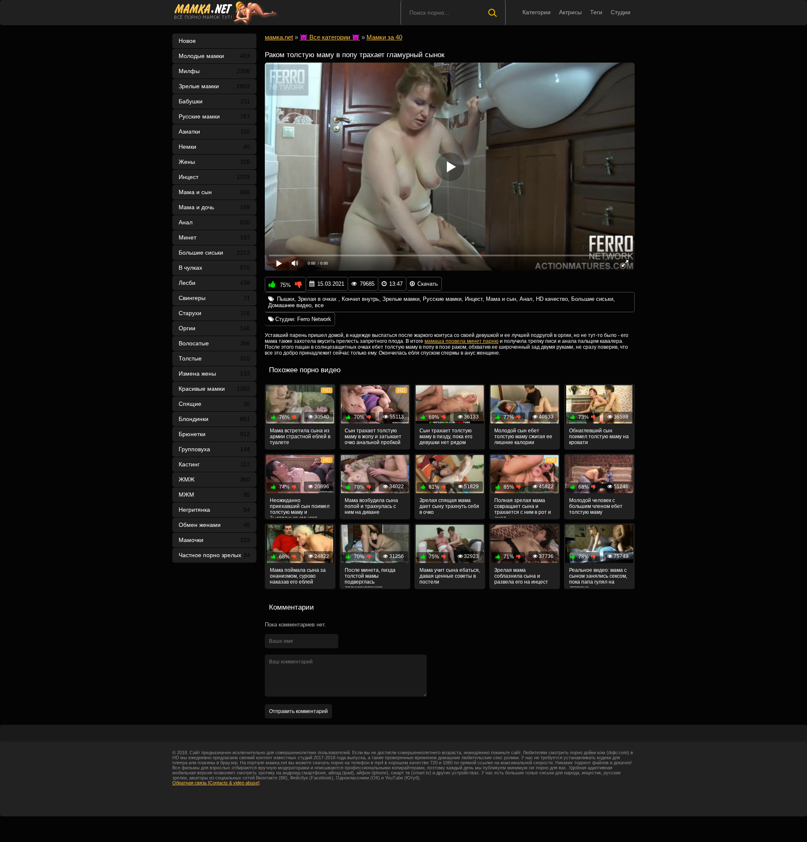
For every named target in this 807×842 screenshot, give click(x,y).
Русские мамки (214, 116)
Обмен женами (214, 524)
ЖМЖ (214, 479)
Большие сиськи (214, 252)
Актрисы (570, 12)
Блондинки (214, 419)
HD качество (552, 299)
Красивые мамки (214, 388)
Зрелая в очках (318, 299)
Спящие (214, 403)
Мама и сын (214, 192)
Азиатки (214, 131)
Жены (214, 161)
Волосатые (214, 343)
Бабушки (214, 101)
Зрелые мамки (214, 86)
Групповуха (214, 449)
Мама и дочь (214, 207)
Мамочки (214, 540)
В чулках (214, 267)
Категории (536, 12)
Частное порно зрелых (214, 555)
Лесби (214, 282)
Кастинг (214, 464)
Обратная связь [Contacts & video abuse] (215, 782)
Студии (620, 12)
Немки (214, 146)
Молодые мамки (214, 56)
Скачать (427, 284)
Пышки (285, 299)
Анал (214, 222)
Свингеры (214, 298)
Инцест (474, 299)
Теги (596, 12)
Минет (214, 237)
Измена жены (214, 373)
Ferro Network (314, 319)
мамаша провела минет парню (461, 341)
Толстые (214, 358)
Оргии (214, 328)
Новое (187, 40)
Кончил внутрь (360, 299)
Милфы (214, 71)
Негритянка (214, 509)
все (319, 305)
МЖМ (214, 494)
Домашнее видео (289, 305)
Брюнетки (214, 434)
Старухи (214, 313)
